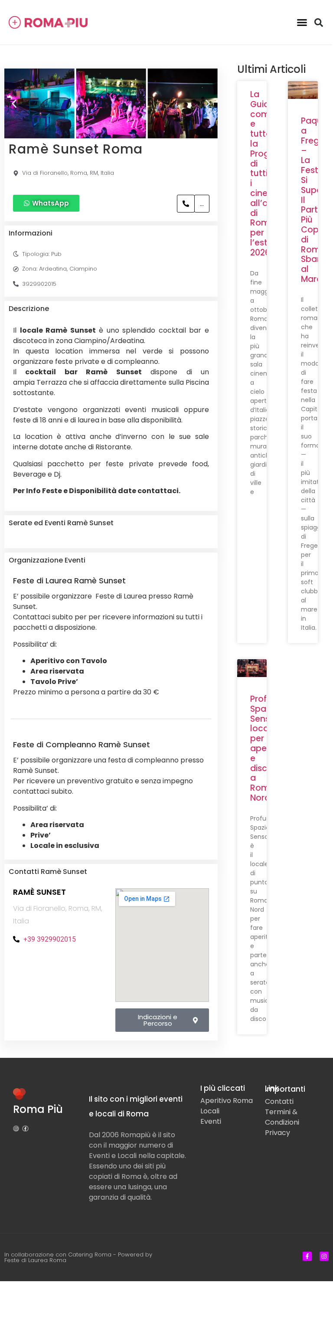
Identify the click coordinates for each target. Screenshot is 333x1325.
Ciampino (83, 269)
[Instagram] (16, 1128)
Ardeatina (53, 269)
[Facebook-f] (25, 1128)
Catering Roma (89, 1254)
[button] (302, 22)
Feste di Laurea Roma (35, 1260)
